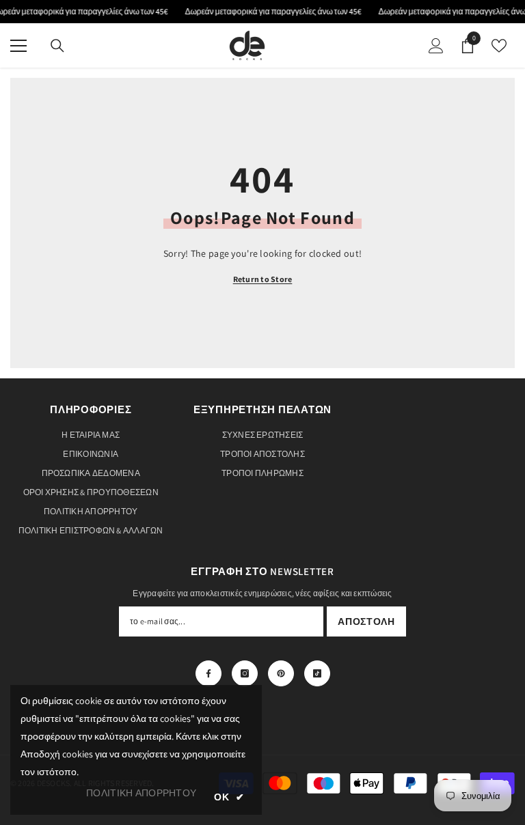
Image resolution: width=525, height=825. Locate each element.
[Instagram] (245, 673)
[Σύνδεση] (436, 45)
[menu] (18, 46)
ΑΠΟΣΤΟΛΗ (366, 621)
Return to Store (263, 279)
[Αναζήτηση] (57, 46)
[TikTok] (317, 673)
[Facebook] (208, 673)
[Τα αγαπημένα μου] (499, 45)
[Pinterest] (281, 673)
